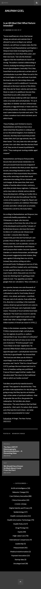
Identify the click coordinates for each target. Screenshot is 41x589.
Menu (6, 3)
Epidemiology (19, 512)
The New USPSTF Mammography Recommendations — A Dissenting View (13, 450)
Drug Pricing (20, 528)
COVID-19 (19, 504)
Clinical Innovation (19, 500)
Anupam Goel (14, 10)
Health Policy (18, 524)
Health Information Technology (19, 520)
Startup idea (19, 559)
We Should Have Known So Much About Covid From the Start (13, 468)
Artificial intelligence (19, 488)
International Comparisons (19, 540)
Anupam (8, 30)
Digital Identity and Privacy (19, 508)
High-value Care (19, 536)
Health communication (18, 516)
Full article (7, 418)
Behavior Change (18, 433)
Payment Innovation (18, 555)
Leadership (19, 544)
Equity (20, 532)
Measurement (19, 548)
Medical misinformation (19, 551)
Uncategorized (18, 563)
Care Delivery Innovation (19, 496)
